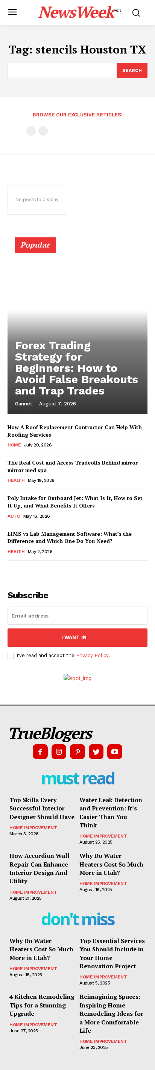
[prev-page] (31, 131)
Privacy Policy (92, 655)
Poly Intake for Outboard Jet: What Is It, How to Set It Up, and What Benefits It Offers (75, 501)
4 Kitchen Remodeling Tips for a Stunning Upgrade (41, 1005)
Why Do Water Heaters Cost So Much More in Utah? (111, 864)
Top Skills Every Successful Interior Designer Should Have (41, 808)
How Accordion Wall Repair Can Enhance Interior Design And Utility (39, 868)
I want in (74, 637)
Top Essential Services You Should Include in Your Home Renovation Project (112, 953)
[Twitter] (96, 751)
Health (16, 480)
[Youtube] (114, 751)
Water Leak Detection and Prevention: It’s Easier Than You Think (110, 812)
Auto (14, 516)
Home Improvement (33, 827)
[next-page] (24, 571)
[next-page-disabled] (43, 131)
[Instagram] (59, 751)
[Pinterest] (77, 751)
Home (14, 445)
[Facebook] (40, 751)
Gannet (23, 404)
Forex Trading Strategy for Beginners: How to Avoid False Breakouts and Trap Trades (76, 368)
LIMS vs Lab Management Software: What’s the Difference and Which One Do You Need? (70, 537)
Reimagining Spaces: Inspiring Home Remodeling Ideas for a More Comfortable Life (111, 1013)
